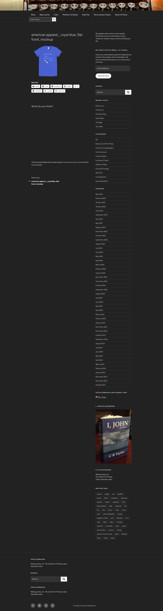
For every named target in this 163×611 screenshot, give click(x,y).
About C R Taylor (121, 15)
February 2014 (101, 368)
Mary (112, 522)
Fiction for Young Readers (105, 148)
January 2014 (100, 372)
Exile (123, 502)
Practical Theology (102, 169)
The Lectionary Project (102, 15)
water (113, 538)
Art (97, 140)
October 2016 (101, 236)
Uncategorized (101, 177)
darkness (124, 498)
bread (99, 498)
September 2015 (102, 290)
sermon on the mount (104, 534)
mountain (109, 526)
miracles (100, 526)
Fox (98, 510)
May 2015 (99, 306)
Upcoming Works (102, 181)
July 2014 (99, 348)
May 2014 (99, 356)
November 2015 (101, 281)
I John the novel (101, 152)
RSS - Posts (101, 397)
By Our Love (100, 106)
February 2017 (101, 227)
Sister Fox (85, 15)
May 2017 (99, 223)
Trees (99, 538)
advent (99, 494)
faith (110, 506)
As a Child (99, 126)
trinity (106, 538)
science (111, 530)
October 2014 (101, 335)
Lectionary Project (102, 160)
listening (119, 518)
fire (125, 506)
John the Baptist (108, 514)
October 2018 (101, 207)
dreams (99, 502)
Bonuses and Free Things (104, 144)
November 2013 (101, 381)
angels (107, 494)
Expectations (101, 506)
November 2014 (101, 331)
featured (118, 506)
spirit (116, 534)
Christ (106, 498)
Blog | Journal (45, 15)
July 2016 (99, 248)
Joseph (119, 514)
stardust (124, 534)
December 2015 (101, 277)
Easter (107, 502)
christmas (114, 498)
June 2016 (99, 252)
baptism (120, 494)
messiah (119, 522)
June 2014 (99, 352)
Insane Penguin (101, 156)
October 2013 (101, 385)
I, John (56, 15)
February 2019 (101, 198)
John (98, 514)
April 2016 (99, 260)
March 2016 (100, 265)
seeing (119, 530)
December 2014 (101, 327)
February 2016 (101, 269)
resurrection (101, 530)
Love (127, 518)
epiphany (116, 502)
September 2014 (102, 339)
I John (117, 510)
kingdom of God (102, 518)
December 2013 (101, 377)
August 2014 (100, 343)
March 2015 (100, 314)
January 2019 (100, 202)
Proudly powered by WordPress (84, 606)
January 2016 (100, 273)
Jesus (124, 510)
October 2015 (101, 285)
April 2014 (99, 360)
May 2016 (99, 256)
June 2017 (99, 219)
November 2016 (101, 231)
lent (112, 518)
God (103, 510)
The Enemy (100, 110)
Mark (105, 522)
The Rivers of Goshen (70, 15)
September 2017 (102, 215)
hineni (110, 510)
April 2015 (99, 310)
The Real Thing (101, 114)
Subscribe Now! (103, 76)
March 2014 (100, 364)
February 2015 (101, 318)
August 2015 (100, 294)
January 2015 (100, 323)
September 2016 (102, 240)
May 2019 (99, 194)
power (124, 526)
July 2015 (99, 298)
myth (117, 526)
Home (33, 15)
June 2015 (99, 302)
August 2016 (100, 244)
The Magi (99, 122)
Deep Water (100, 118)
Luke (98, 522)
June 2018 (99, 211)
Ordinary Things (101, 164)
